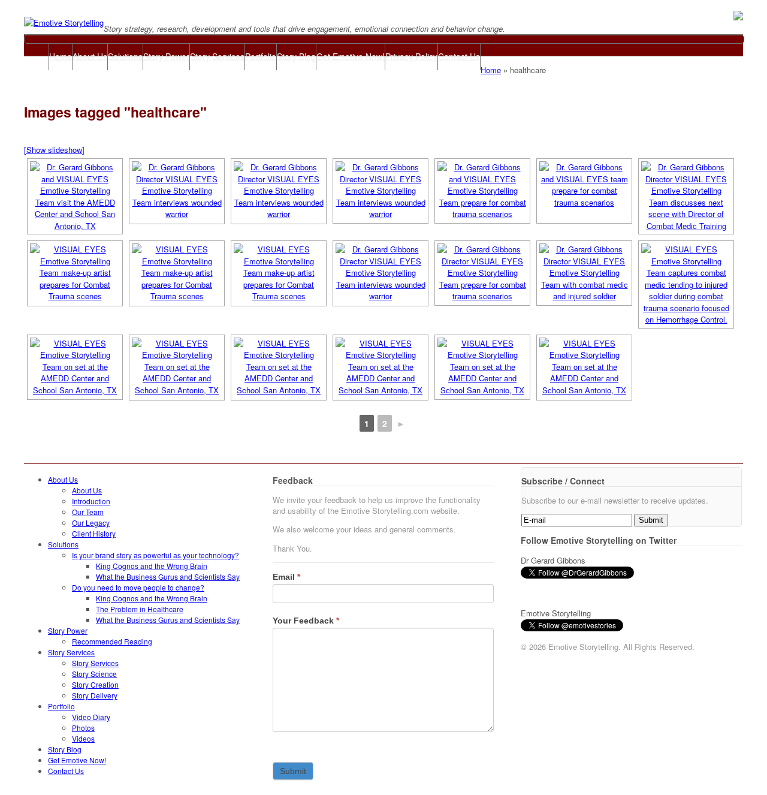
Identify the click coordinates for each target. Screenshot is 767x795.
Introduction (91, 501)
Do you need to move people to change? (138, 587)
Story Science (94, 673)
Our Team (88, 512)
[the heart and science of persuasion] (64, 22)
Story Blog (296, 56)
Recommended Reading (112, 641)
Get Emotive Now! (350, 56)
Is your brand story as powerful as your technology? (155, 555)
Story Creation (95, 684)
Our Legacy (91, 522)
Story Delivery (94, 695)
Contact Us (459, 56)
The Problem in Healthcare (139, 609)
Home (60, 56)
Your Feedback (306, 620)
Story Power (166, 56)
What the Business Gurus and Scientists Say (168, 576)
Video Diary (91, 717)
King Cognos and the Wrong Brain (151, 566)
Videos (83, 738)
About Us (90, 56)
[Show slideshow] (54, 149)
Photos (83, 727)
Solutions (125, 56)
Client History (94, 533)
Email (286, 577)
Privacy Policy (411, 56)
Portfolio (260, 56)
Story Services (217, 56)
